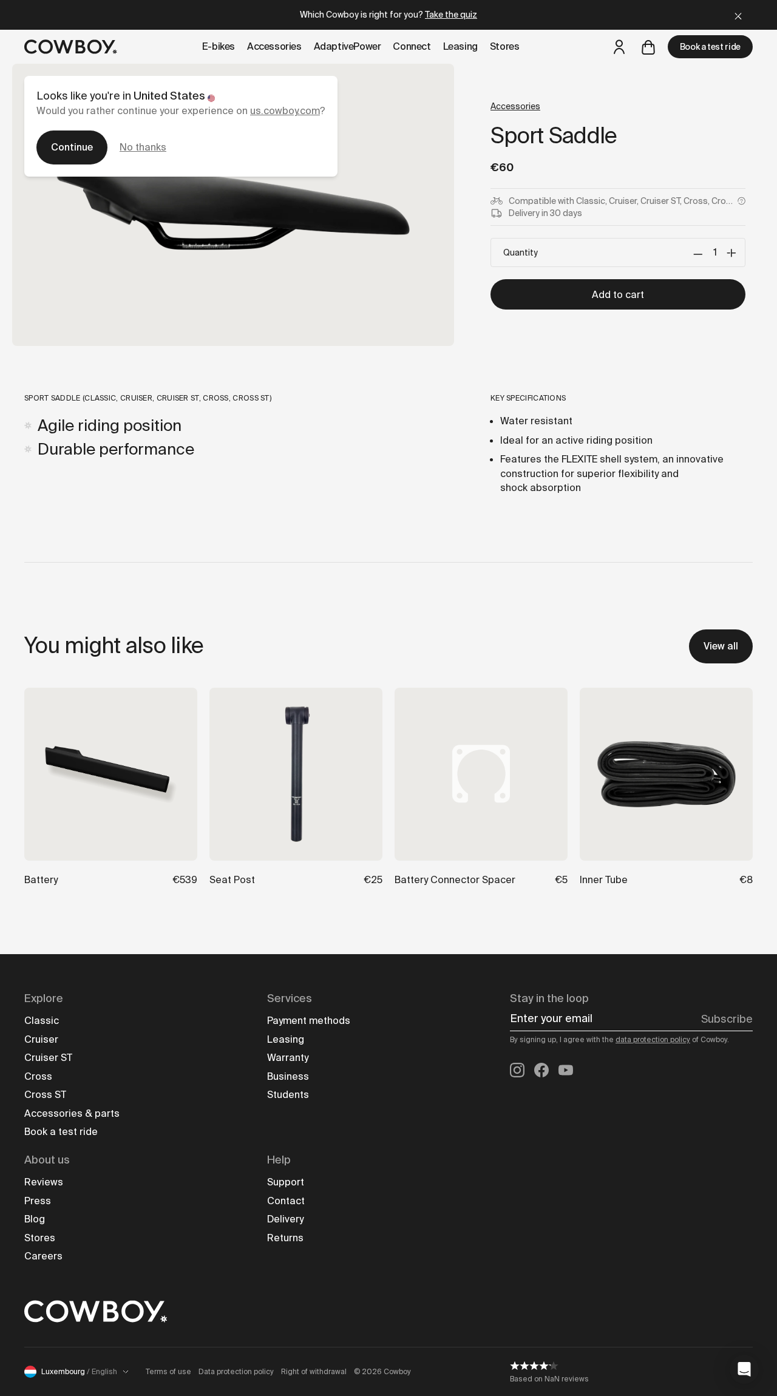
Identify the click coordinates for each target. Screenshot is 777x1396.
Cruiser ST (48, 1057)
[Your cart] (648, 46)
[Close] (738, 15)
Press (37, 1200)
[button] (744, 1369)
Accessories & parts (72, 1113)
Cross (38, 1076)
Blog (34, 1219)
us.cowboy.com (285, 110)
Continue (72, 147)
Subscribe (727, 1019)
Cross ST (45, 1094)
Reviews (43, 1182)
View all (721, 646)
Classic (41, 1020)
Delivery (285, 1219)
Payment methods (308, 1020)
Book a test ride (710, 46)
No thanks (143, 147)
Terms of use (168, 1372)
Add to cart (618, 294)
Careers (43, 1256)
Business (288, 1076)
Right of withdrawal (314, 1372)
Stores (39, 1238)
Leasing (285, 1039)
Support (285, 1182)
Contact (286, 1200)
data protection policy (653, 1040)
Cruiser (41, 1039)
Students (288, 1094)
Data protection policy (236, 1372)
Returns (285, 1238)
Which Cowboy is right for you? (388, 14)
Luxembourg (79, 1372)
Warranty (287, 1057)
